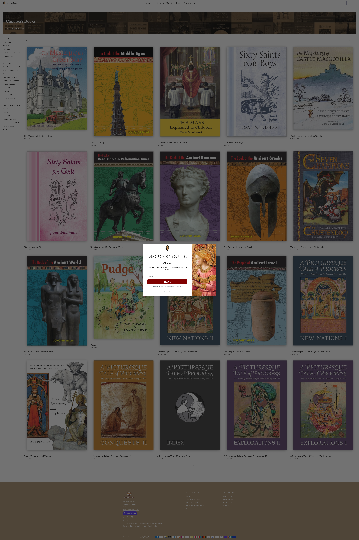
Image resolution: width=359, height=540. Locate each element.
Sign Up (167, 281)
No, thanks (167, 292)
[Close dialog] (213, 246)
